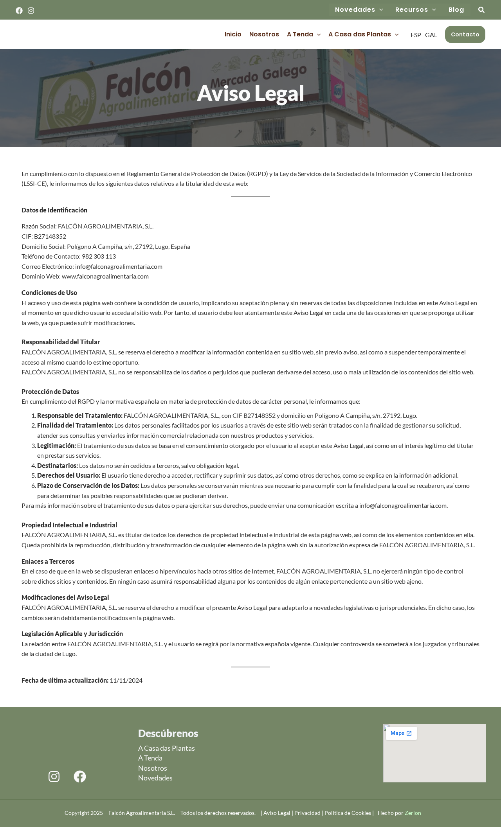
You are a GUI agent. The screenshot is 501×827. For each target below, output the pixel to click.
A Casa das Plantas (359, 34)
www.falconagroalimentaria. (99, 276)
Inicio (233, 34)
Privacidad (307, 812)
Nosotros (264, 34)
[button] (379, 10)
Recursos (411, 9)
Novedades (355, 9)
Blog (456, 9)
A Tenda (300, 34)
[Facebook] (19, 10)
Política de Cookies (348, 812)
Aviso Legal (277, 812)
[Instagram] (30, 10)
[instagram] (54, 776)
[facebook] (80, 776)
